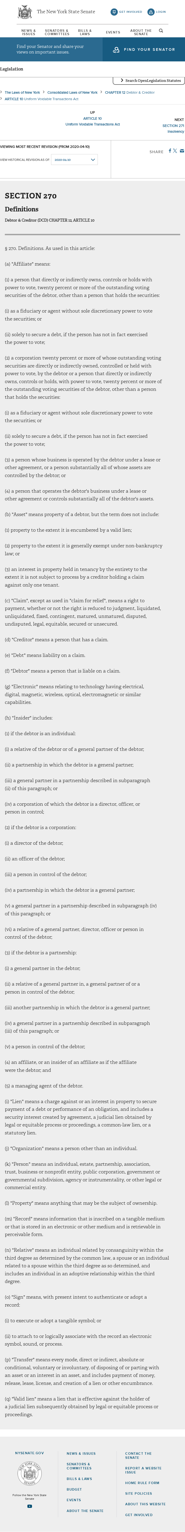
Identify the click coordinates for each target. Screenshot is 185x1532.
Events (113, 32)
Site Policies (138, 1493)
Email (181, 151)
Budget (74, 1489)
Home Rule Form (142, 1483)
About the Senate (85, 1511)
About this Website (145, 1504)
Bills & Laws (85, 32)
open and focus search (161, 32)
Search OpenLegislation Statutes (153, 80)
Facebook (169, 151)
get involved (130, 12)
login (161, 12)
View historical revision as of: (25, 160)
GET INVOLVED (139, 1515)
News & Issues (28, 32)
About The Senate (141, 32)
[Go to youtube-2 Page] (29, 1506)
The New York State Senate (66, 12)
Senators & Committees (57, 32)
